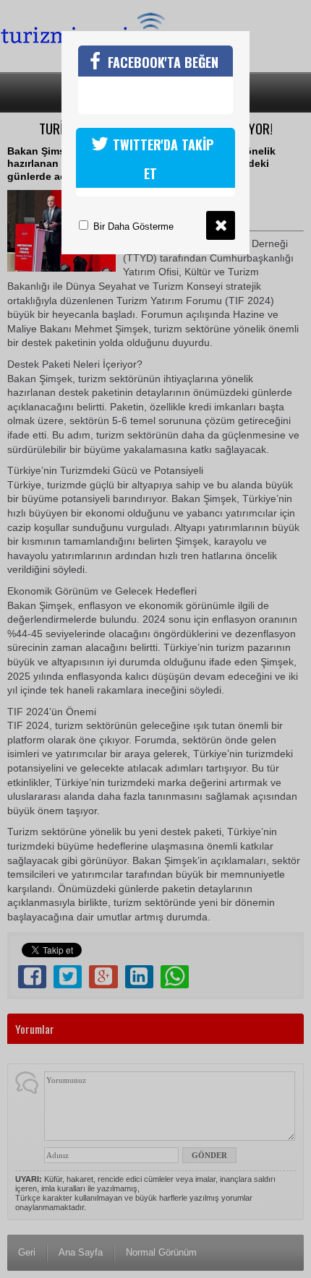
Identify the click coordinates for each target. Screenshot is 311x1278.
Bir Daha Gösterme (132, 226)
